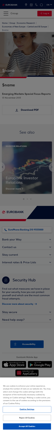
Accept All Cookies (27, 426)
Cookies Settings (27, 409)
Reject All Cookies (27, 418)
